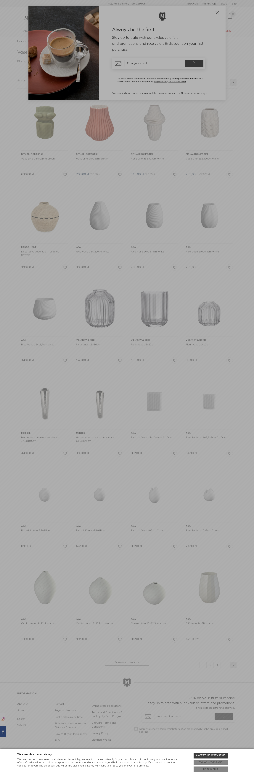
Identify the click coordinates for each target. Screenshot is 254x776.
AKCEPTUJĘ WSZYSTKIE (211, 755)
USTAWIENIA (210, 769)
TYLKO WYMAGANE (210, 762)
